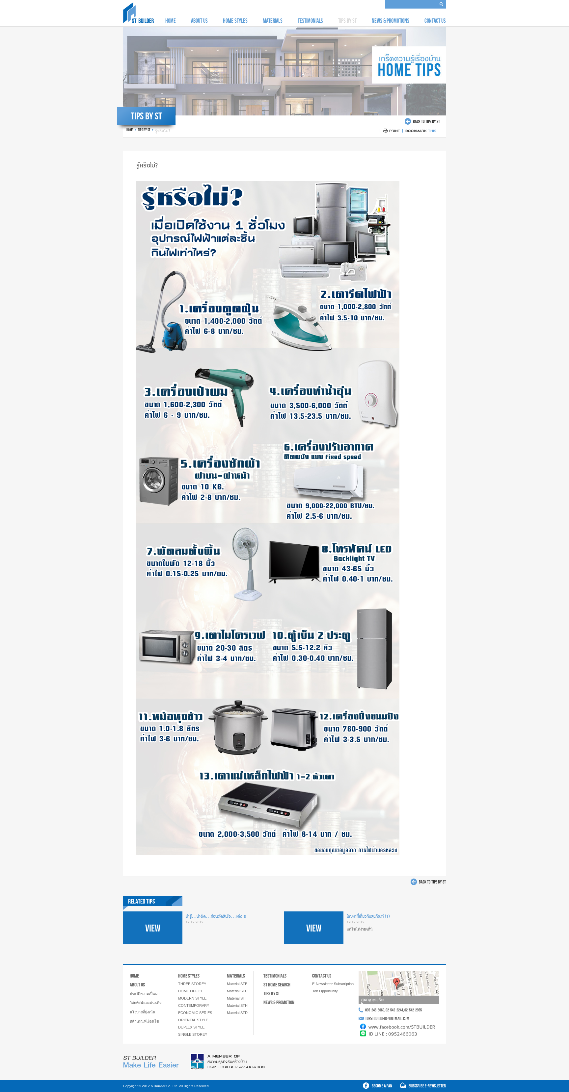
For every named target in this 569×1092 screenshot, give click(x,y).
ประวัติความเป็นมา (144, 994)
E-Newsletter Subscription (333, 984)
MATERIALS (273, 20)
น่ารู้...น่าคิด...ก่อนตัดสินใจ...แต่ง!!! (216, 916)
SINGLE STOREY (192, 1034)
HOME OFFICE (190, 991)
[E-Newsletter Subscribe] (420, 1087)
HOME (170, 20)
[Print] (391, 132)
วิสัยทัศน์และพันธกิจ (145, 1003)
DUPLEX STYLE (191, 1027)
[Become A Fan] (378, 1087)
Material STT (237, 998)
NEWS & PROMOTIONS (390, 20)
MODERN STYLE (192, 998)
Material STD (237, 1013)
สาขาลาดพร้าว (372, 1000)
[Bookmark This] (421, 132)
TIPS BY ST (271, 993)
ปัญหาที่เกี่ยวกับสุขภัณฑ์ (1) (368, 916)
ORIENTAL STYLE (193, 1020)
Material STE (237, 984)
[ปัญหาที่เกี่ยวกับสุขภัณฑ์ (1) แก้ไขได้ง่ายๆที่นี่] (313, 942)
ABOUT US (199, 20)
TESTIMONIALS (310, 20)
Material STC (237, 991)
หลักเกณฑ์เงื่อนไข (144, 1021)
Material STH (237, 1005)
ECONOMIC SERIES (195, 1013)
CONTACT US (435, 20)
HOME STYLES (235, 20)
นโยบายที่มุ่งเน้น (142, 1012)
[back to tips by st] (422, 123)
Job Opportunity (325, 991)
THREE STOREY (192, 984)
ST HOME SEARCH (276, 984)
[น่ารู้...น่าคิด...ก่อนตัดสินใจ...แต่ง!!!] (152, 942)
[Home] (138, 21)
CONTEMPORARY (193, 1005)
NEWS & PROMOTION (278, 1002)
